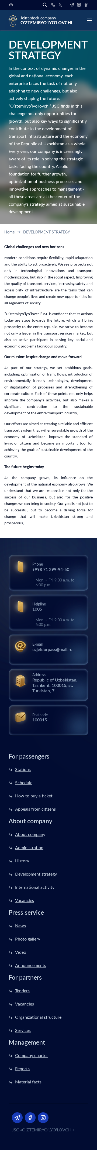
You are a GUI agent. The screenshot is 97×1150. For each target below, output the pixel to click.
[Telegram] (72, 4)
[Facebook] (86, 4)
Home (9, 232)
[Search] (45, 5)
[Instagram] (79, 4)
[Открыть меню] (89, 20)
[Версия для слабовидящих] (11, 4)
